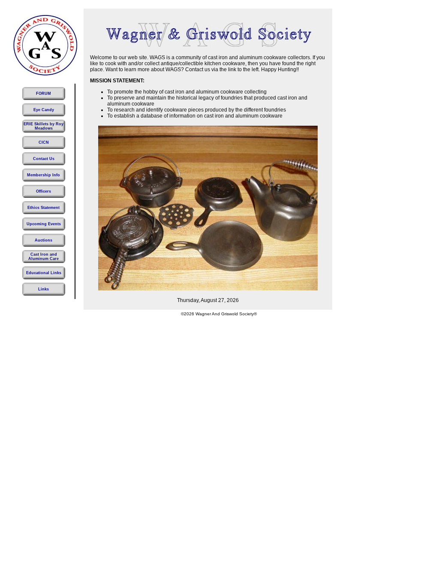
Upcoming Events (44, 224)
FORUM (43, 93)
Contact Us (43, 159)
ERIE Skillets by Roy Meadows (43, 126)
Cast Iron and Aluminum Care (43, 256)
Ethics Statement (43, 207)
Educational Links (43, 273)
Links (43, 289)
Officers (43, 191)
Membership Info (43, 175)
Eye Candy (43, 110)
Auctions (43, 240)
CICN (44, 142)
